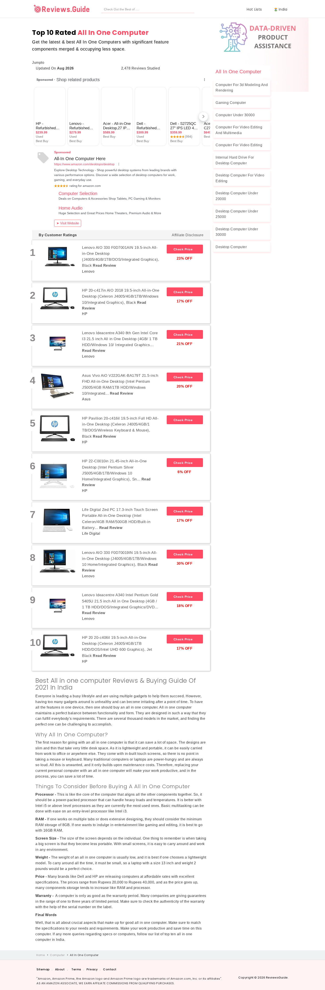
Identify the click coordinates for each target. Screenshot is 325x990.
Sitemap (43, 969)
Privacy (92, 969)
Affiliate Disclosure (187, 235)
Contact (110, 969)
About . (61, 969)
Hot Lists (255, 9)
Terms (76, 969)
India (282, 9)
